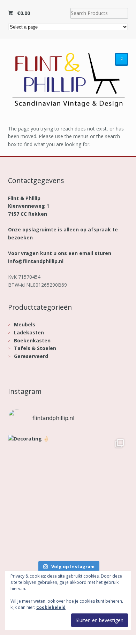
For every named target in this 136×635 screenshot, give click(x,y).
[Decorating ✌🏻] (68, 495)
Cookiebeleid (51, 607)
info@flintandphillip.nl (35, 261)
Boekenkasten (32, 340)
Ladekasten (29, 332)
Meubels (24, 324)
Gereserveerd (31, 356)
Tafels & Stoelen (35, 348)
